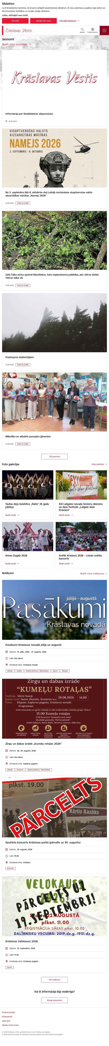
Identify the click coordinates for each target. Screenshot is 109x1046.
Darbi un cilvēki (22, 203)
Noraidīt (15, 20)
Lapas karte (6, 1021)
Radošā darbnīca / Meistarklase (37, 671)
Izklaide (10, 671)
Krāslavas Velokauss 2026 (21, 941)
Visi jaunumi (54, 456)
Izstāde (19, 671)
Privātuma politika (8, 1012)
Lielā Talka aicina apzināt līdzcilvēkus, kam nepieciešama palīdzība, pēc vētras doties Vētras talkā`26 (52, 276)
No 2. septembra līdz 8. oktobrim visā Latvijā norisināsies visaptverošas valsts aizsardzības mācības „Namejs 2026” (48, 194)
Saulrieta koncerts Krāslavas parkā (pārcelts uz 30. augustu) (42, 842)
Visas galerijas (98, 464)
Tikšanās (65, 671)
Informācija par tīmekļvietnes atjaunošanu (29, 113)
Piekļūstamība (7, 1017)
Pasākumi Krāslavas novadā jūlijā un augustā (33, 644)
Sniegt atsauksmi (54, 1000)
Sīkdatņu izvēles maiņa (10, 1025)
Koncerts (20, 770)
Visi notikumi (54, 979)
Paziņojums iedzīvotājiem (19, 357)
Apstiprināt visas (43, 20)
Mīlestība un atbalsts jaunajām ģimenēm (28, 436)
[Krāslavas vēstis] (18, 30)
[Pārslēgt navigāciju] (104, 30)
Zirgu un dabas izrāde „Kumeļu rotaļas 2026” (33, 743)
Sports (55, 671)
